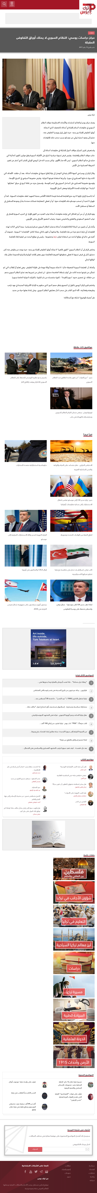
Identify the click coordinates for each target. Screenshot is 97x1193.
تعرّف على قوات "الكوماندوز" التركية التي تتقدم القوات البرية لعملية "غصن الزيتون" (68, 1096)
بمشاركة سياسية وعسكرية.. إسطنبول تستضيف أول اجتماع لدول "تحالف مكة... (56, 706)
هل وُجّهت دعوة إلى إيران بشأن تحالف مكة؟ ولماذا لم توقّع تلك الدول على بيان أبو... (22, 809)
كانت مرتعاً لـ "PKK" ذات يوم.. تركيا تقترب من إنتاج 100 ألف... (63, 723)
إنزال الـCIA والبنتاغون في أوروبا (34, 569)
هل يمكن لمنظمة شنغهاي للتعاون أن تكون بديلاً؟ (69, 784)
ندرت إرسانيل (36, 772)
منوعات (68, 1173)
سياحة (92, 1180)
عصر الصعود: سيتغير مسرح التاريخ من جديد (25, 778)
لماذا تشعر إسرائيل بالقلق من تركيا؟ (73, 740)
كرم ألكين (83, 778)
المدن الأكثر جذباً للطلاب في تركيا (23, 1092)
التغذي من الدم (81, 801)
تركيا (55, 237)
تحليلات (91, 32)
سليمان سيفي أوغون (79, 795)
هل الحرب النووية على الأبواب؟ (75, 792)
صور (69, 1176)
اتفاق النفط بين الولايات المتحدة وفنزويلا (76, 535)
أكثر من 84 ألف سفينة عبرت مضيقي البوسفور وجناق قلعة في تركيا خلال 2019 (22, 1106)
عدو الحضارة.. (35, 787)
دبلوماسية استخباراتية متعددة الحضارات (31, 465)
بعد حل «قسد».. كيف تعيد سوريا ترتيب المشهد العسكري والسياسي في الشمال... (54, 748)
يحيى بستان (36, 814)
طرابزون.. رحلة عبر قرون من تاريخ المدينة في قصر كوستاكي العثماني (60, 690)
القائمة (11, 5)
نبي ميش (83, 769)
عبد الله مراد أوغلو (35, 790)
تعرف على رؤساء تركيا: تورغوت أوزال (22, 1081)
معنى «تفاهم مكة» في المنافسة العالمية (71, 775)
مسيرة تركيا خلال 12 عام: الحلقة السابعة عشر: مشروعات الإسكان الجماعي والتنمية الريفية (70, 1084)
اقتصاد (92, 1169)
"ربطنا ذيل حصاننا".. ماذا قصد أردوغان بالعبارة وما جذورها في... (62, 682)
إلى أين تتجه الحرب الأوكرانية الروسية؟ (73, 766)
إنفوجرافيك (66, 1169)
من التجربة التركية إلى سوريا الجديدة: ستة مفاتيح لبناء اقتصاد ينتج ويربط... (58, 731)
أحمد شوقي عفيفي (34, 802)
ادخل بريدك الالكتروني (81, 1144)
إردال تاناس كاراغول (80, 787)
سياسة (92, 1165)
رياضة (92, 1176)
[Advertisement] (21, 132)
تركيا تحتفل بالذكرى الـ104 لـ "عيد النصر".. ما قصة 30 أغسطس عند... (60, 698)
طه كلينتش (83, 804)
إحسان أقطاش (36, 781)
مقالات (68, 1165)
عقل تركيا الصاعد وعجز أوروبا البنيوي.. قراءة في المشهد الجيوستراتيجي (59, 715)
